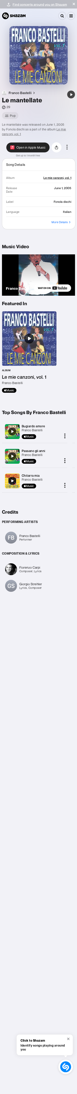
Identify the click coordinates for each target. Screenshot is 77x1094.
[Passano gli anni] (12, 456)
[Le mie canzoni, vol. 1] (29, 352)
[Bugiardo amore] (12, 431)
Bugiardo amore (33, 426)
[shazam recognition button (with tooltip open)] (65, 1067)
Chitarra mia (31, 476)
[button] (74, 4)
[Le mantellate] (71, 94)
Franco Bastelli (32, 430)
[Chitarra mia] (12, 481)
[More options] (67, 147)
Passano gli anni (33, 451)
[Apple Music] (9, 390)
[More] (64, 436)
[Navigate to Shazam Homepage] (14, 15)
